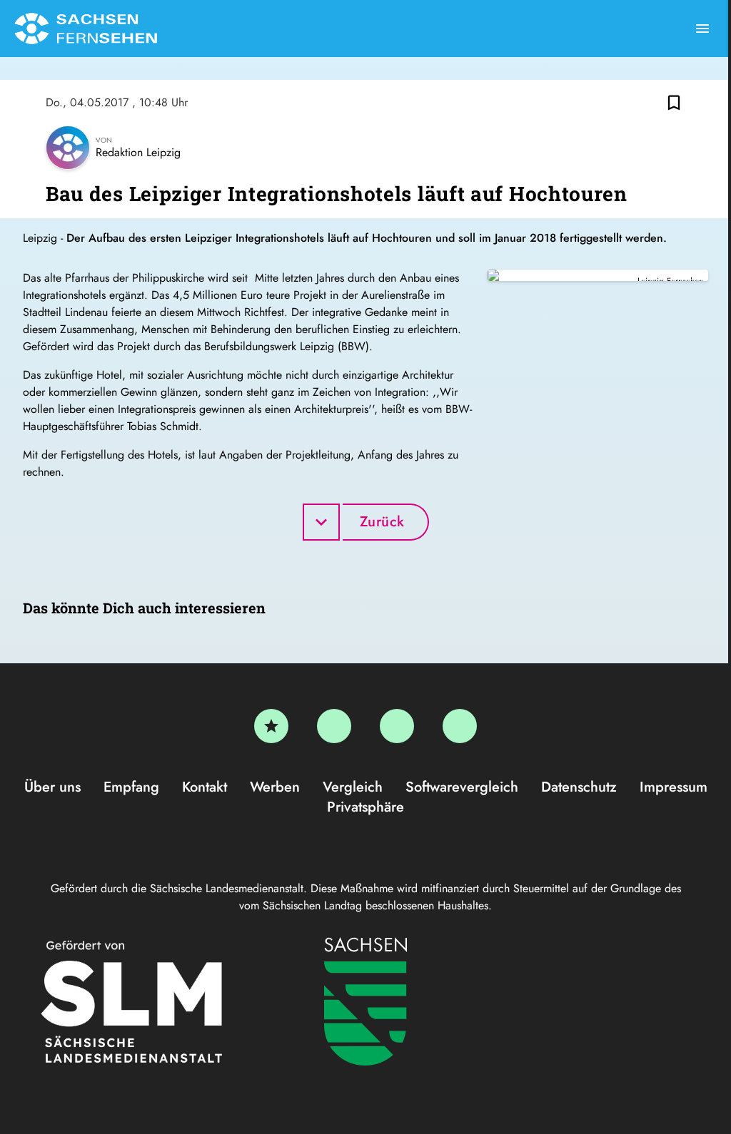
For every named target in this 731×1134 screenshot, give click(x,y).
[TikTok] (460, 726)
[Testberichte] (271, 726)
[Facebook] (334, 726)
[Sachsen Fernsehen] (85, 28)
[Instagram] (397, 726)
